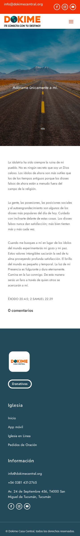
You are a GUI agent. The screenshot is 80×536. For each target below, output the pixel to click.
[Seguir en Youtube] (73, 7)
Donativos (20, 384)
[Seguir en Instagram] (65, 7)
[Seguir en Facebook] (57, 7)
